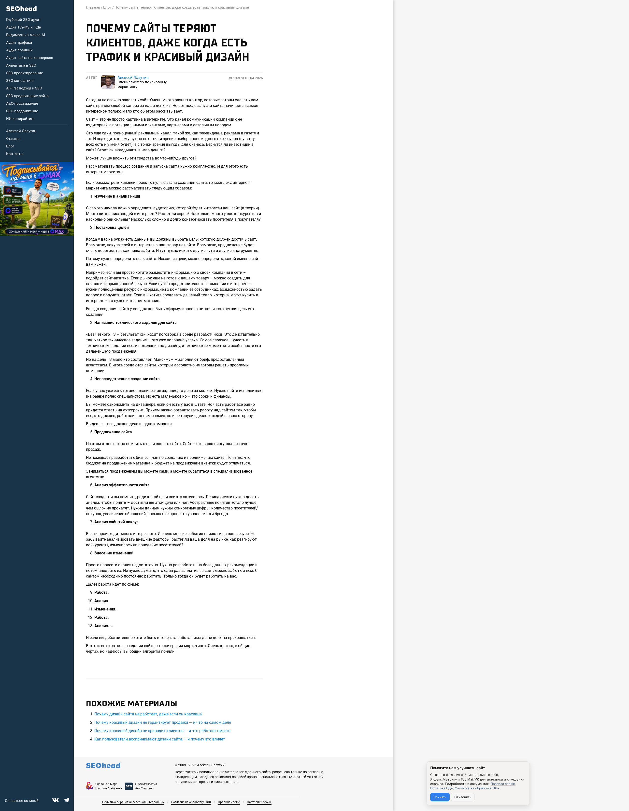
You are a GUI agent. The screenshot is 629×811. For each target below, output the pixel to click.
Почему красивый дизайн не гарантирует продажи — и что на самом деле (162, 722)
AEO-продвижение (22, 103)
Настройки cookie (259, 802)
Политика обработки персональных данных (133, 802)
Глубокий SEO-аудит (23, 19)
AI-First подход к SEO (24, 88)
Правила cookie (229, 802)
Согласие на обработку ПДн (191, 802)
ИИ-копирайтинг (20, 118)
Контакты (14, 154)
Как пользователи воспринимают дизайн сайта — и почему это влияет (159, 739)
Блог (10, 146)
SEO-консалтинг (20, 80)
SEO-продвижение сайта (27, 96)
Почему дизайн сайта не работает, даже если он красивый (148, 714)
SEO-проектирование (24, 73)
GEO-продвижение (22, 111)
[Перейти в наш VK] (55, 799)
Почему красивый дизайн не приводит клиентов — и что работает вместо (162, 730)
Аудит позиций (19, 50)
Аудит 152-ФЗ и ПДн (23, 27)
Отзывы (13, 138)
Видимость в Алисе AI (25, 35)
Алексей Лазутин (21, 131)
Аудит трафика (19, 42)
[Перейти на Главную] (21, 8)
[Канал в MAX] (37, 199)
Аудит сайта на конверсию (29, 58)
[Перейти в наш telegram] (66, 799)
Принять (439, 797)
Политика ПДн (441, 788)
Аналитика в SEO (21, 65)
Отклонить (462, 797)
